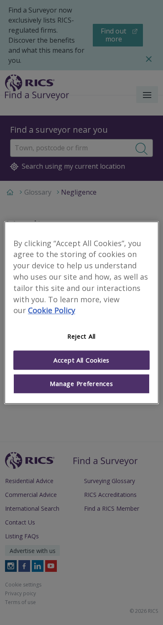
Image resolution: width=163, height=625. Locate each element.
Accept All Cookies (81, 360)
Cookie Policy (51, 311)
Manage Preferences (81, 384)
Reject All (81, 336)
